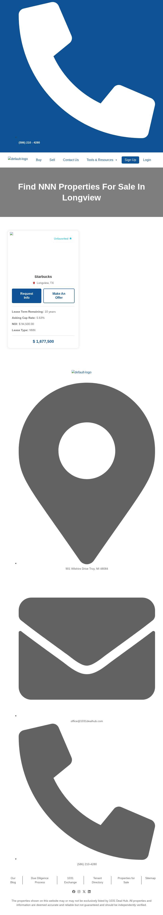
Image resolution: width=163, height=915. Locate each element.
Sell (52, 160)
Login (147, 160)
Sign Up (130, 160)
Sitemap (150, 878)
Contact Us (71, 160)
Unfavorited (61, 238)
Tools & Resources (100, 160)
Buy (39, 160)
